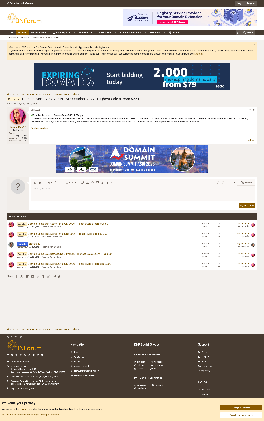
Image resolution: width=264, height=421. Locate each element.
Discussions (41, 32)
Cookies (13, 337)
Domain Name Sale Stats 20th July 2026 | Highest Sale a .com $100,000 (69, 263)
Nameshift (21, 247)
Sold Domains (86, 32)
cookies (24, 409)
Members (155, 32)
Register (198, 53)
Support (177, 32)
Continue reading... (40, 128)
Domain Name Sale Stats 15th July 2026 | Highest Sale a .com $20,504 (69, 223)
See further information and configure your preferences (30, 414)
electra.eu (34, 243)
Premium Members (130, 32)
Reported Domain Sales (51, 227)
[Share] (250, 110)
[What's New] (238, 32)
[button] (232, 3)
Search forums (52, 37)
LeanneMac (14, 104)
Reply (252, 140)
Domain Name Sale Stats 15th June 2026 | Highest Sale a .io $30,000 (68, 233)
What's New (104, 32)
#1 (254, 110)
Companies (37, 37)
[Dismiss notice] (254, 45)
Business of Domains (17, 37)
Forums (22, 32)
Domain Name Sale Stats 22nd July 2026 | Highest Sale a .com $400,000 (70, 253)
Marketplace (63, 32)
